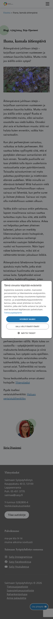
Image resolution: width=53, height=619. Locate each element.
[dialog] (26, 309)
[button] (26, 333)
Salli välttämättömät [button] (28, 326)
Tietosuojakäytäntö (13, 312)
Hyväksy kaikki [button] (27, 319)
